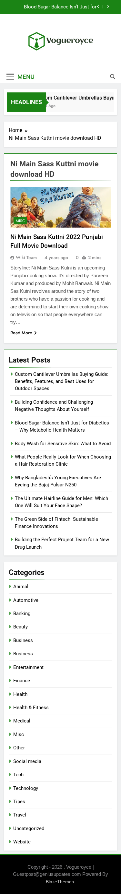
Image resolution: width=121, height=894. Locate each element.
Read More (21, 332)
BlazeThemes (60, 881)
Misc (20, 221)
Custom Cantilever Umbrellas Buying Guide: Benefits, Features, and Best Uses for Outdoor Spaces (61, 381)
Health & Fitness (31, 707)
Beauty (20, 627)
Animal (20, 587)
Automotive (25, 600)
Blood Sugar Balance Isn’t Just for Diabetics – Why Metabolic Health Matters (59, 7)
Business (23, 640)
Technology (25, 788)
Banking (21, 613)
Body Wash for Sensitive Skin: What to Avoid (63, 444)
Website (22, 842)
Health (20, 694)
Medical (21, 721)
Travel (19, 815)
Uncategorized (28, 828)
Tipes (19, 802)
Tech (18, 775)
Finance (21, 681)
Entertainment (28, 667)
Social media (27, 761)
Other (19, 748)
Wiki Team (26, 257)
